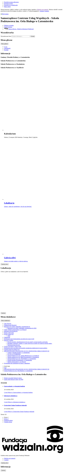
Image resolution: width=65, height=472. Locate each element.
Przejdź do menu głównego (11, 2)
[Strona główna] (32, 14)
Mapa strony (7, 6)
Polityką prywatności (42, 9)
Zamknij (42, 11)
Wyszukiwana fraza (6, 36)
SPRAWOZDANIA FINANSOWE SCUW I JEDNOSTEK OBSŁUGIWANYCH (26, 369)
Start (5, 367)
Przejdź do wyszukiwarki (11, 5)
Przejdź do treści (8, 3)
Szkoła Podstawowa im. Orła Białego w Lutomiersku (18, 370)
